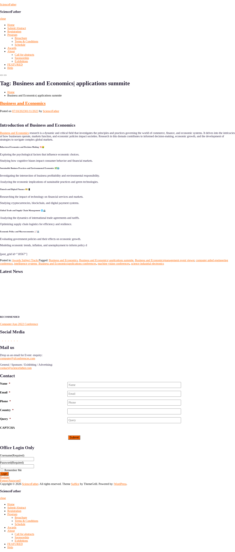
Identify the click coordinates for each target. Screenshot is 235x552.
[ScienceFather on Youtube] (19, 339)
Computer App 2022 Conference (19, 324)
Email (5, 392)
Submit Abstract (16, 28)
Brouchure (21, 38)
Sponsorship (22, 58)
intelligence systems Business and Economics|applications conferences (55, 263)
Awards (11, 48)
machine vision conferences (114, 263)
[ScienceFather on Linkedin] (7, 339)
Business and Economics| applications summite (106, 260)
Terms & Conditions (26, 41)
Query (5, 418)
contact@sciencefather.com (16, 368)
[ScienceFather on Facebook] (1, 339)
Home (11, 24)
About (11, 51)
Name (5, 383)
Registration (14, 31)
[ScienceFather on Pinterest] (10, 339)
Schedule (20, 44)
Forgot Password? (10, 480)
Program (12, 34)
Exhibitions (21, 61)
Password (12, 462)
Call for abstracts (24, 54)
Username (12, 455)
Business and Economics (23, 103)
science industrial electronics (147, 263)
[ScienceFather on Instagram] (16, 339)
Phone (5, 401)
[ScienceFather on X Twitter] (4, 339)
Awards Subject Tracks (25, 260)
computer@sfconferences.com (17, 358)
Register (5, 477)
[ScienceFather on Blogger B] (13, 339)
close (3, 18)
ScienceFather (8, 4)
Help (10, 67)
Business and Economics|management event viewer (164, 260)
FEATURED (15, 64)
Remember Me (13, 470)
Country (7, 410)
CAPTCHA (7, 427)
